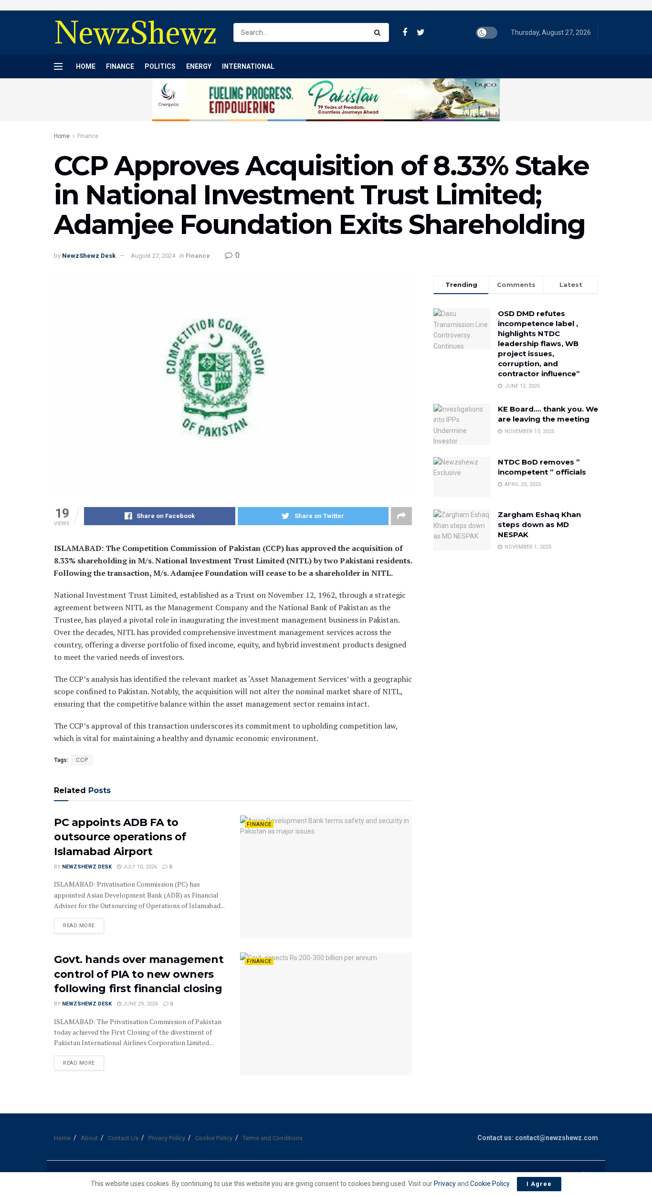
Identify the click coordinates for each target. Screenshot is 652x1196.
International (248, 66)
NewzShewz (135, 32)
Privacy (445, 1183)
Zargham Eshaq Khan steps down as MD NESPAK (539, 524)
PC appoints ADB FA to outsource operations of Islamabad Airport (120, 837)
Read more (79, 925)
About (89, 1138)
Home (85, 66)
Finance (120, 66)
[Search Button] (379, 32)
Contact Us (123, 1138)
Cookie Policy (213, 1138)
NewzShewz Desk (89, 255)
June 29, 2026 (139, 1004)
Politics (160, 66)
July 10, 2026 (139, 867)
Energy (198, 66)
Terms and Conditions (272, 1138)
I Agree (539, 1183)
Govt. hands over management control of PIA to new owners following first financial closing (138, 974)
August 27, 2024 (153, 255)
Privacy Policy (166, 1138)
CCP (82, 760)
